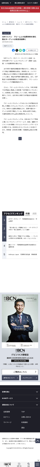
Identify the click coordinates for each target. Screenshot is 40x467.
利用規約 (24, 422)
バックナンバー (27, 378)
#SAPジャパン (8, 46)
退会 (23, 427)
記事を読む (5, 3)
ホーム (4, 22)
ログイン (6, 417)
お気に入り (33, 50)
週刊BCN (11, 22)
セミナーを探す (32, 3)
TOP (23, 412)
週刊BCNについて (9, 378)
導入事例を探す (20, 3)
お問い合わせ (26, 417)
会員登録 (6, 412)
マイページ (7, 422)
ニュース (19, 22)
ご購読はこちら (20, 371)
